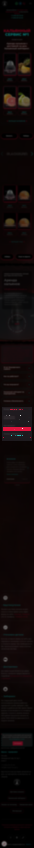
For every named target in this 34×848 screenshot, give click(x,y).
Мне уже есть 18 (17, 429)
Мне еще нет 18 (17, 435)
